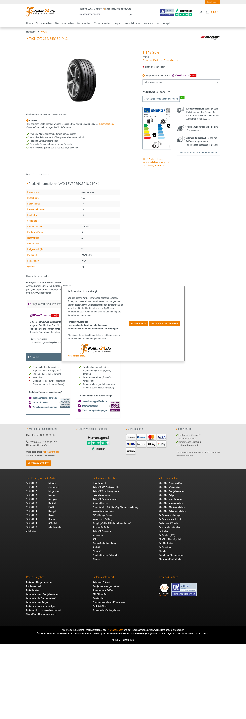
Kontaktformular (51, 451)
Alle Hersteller (55, 527)
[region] (81, 80)
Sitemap (96, 559)
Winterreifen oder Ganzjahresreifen (42, 594)
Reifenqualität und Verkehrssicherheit (43, 610)
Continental (53, 487)
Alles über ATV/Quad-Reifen (172, 507)
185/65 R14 (31, 519)
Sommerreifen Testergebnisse (106, 610)
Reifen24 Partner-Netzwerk (105, 499)
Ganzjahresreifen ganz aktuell (106, 586)
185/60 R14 (31, 523)
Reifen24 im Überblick (105, 478)
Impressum (98, 535)
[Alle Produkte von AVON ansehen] (210, 37)
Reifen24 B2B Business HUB (106, 487)
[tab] (31, 174)
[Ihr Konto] (200, 12)
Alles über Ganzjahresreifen (171, 491)
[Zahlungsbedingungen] (146, 444)
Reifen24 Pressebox (102, 531)
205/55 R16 (31, 483)
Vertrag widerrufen (38, 463)
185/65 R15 (31, 495)
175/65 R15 (31, 515)
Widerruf (97, 551)
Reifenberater (32, 590)
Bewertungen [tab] (43, 174)
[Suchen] (130, 14)
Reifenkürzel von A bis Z (170, 519)
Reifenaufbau (165, 547)
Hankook (52, 503)
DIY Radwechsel (33, 586)
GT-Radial (52, 523)
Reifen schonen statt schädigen (40, 606)
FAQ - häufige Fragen (102, 515)
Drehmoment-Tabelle (168, 523)
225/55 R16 (31, 507)
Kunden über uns (100, 503)
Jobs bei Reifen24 (101, 527)
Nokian (51, 519)
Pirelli (51, 507)
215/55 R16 (31, 499)
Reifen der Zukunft (101, 582)
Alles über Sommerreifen (170, 483)
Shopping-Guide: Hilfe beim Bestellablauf (112, 523)
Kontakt (96, 547)
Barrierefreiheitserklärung (104, 543)
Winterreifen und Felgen (37, 602)
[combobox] (102, 14)
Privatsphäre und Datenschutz (106, 555)
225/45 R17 (31, 491)
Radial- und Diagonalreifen (171, 555)
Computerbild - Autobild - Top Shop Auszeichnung (115, 507)
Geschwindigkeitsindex (169, 527)
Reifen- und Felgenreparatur (39, 582)
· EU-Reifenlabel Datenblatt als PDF (156, 162)
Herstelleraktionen (101, 495)
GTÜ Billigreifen (100, 594)
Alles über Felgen (167, 495)
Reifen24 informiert (103, 577)
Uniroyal (52, 511)
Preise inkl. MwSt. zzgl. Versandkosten (160, 60)
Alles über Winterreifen (169, 487)
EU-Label (163, 551)
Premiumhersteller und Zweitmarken (109, 602)
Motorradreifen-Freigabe (170, 559)
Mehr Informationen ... (77, 356)
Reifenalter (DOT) (167, 535)
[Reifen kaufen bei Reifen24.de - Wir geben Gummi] (40, 12)
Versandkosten (115, 630)
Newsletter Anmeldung (103, 511)
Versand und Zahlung (102, 519)
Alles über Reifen (168, 478)
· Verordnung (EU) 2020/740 (153, 165)
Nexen (51, 515)
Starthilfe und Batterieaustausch (41, 614)
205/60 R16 (31, 503)
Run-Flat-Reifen (166, 543)
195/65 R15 (31, 487)
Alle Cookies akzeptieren (164, 323)
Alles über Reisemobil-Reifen (172, 511)
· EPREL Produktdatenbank (153, 159)
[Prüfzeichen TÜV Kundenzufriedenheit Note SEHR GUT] (184, 588)
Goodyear (52, 499)
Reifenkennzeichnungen (170, 515)
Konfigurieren (138, 323)
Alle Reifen (31, 531)
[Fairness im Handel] (164, 588)
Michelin (52, 483)
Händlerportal (212, 2)
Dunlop (51, 495)
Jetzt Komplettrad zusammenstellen (161, 98)
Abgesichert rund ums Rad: (158, 75)
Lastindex (163, 531)
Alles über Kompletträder (170, 499)
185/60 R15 (31, 527)
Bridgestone (54, 491)
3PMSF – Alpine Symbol (170, 539)
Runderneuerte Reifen (103, 590)
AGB (95, 539)
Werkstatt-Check (100, 606)
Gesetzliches (98, 598)
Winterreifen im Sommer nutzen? (41, 598)
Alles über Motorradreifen (171, 503)
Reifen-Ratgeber (35, 577)
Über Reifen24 (99, 483)
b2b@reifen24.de (106, 124)
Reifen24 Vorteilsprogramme (106, 491)
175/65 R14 (31, 511)
